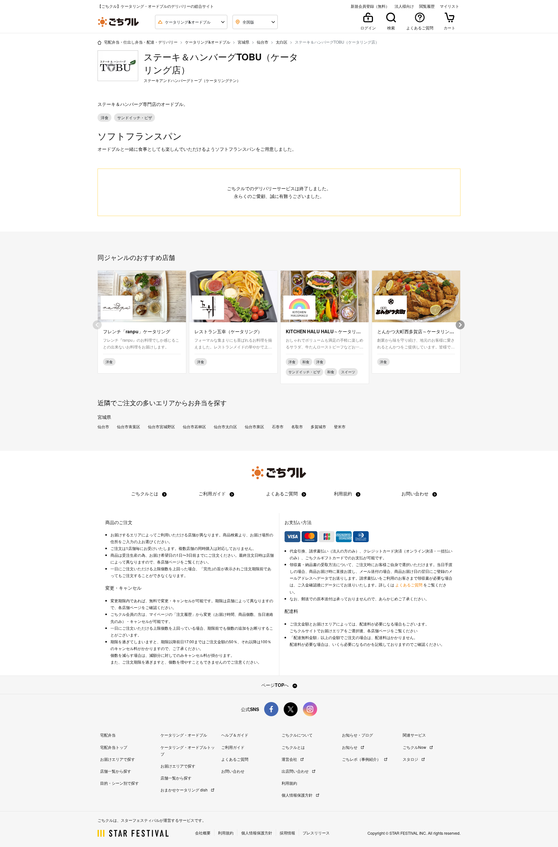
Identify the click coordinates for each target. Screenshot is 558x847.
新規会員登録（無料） (370, 6)
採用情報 (287, 832)
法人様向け (404, 6)
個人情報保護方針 (298, 795)
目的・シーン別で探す (119, 783)
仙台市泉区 (254, 426)
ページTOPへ (275, 685)
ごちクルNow (415, 747)
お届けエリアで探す (117, 759)
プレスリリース (316, 832)
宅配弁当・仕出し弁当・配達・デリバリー (141, 42)
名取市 (297, 426)
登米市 (340, 426)
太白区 (281, 42)
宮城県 (243, 42)
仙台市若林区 (194, 426)
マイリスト (449, 6)
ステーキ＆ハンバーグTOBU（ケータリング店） (221, 63)
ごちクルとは (145, 493)
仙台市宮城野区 (161, 426)
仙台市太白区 (225, 426)
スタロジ (411, 759)
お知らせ (350, 747)
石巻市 (278, 426)
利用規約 (343, 493)
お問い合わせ (415, 493)
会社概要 (203, 832)
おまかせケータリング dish (184, 789)
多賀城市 (318, 426)
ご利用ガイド (213, 493)
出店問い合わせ (296, 771)
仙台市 (262, 42)
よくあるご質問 (282, 493)
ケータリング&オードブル (207, 42)
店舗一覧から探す (115, 771)
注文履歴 (184, 614)
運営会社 (290, 759)
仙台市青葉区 (128, 426)
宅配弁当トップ (113, 747)
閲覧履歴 (427, 6)
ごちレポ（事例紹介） (362, 759)
